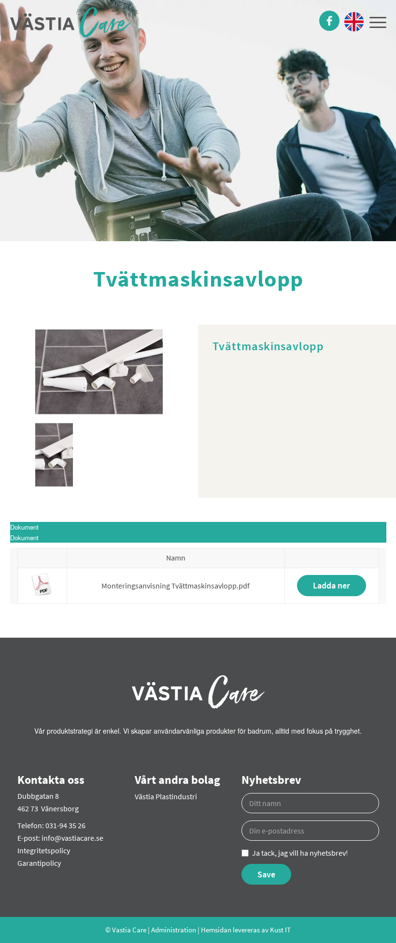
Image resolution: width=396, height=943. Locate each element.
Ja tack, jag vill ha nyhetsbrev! (300, 853)
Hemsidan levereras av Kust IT (246, 929)
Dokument (24, 537)
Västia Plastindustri (166, 796)
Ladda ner (331, 585)
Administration (174, 929)
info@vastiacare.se (72, 838)
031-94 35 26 (65, 825)
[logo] (70, 25)
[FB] (329, 21)
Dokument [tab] (24, 527)
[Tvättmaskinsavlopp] (99, 372)
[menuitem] (326, 21)
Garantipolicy (39, 863)
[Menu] (375, 21)
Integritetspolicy (43, 850)
